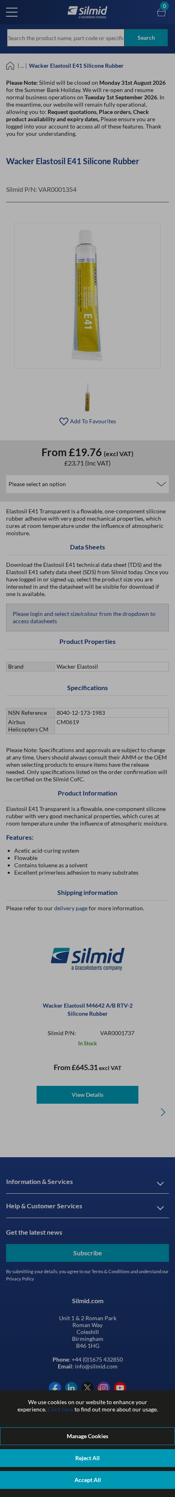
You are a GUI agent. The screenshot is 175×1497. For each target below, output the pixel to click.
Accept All (87, 1479)
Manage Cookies (87, 1436)
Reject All (87, 1457)
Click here (60, 1409)
